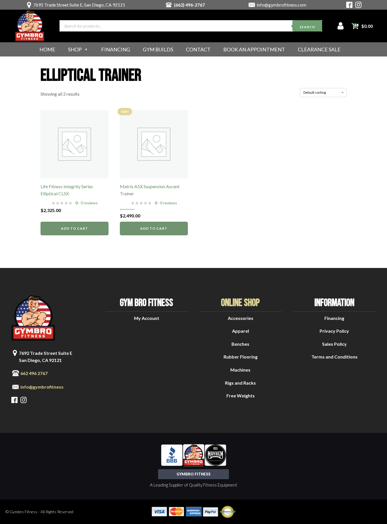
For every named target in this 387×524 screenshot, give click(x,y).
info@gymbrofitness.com (281, 4)
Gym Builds (158, 49)
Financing (115, 49)
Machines (240, 369)
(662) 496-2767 (189, 4)
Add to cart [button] (74, 228)
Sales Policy (334, 344)
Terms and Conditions (334, 356)
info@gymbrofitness (41, 386)
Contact (198, 49)
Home (47, 49)
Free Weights (240, 395)
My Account (146, 318)
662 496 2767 (34, 373)
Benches (240, 344)
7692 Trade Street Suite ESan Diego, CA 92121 (45, 356)
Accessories (240, 318)
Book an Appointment (254, 49)
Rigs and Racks (240, 382)
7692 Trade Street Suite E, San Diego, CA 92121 (79, 4)
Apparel (240, 331)
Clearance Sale (319, 49)
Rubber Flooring (241, 356)
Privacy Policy (334, 331)
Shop (75, 49)
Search (307, 27)
